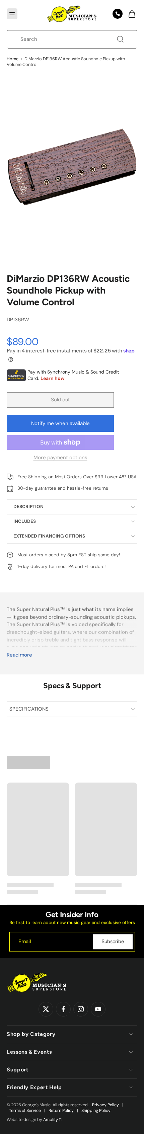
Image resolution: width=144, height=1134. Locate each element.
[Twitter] (46, 1009)
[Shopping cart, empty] (130, 13)
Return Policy (61, 1110)
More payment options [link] (60, 458)
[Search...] (120, 39)
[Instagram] (80, 1009)
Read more (19, 655)
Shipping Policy (96, 1110)
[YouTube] (98, 1009)
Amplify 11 (52, 1119)
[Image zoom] (72, 167)
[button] (12, 13)
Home (12, 59)
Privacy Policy (105, 1105)
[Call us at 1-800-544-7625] (118, 14)
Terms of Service (25, 1110)
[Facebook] (63, 1009)
